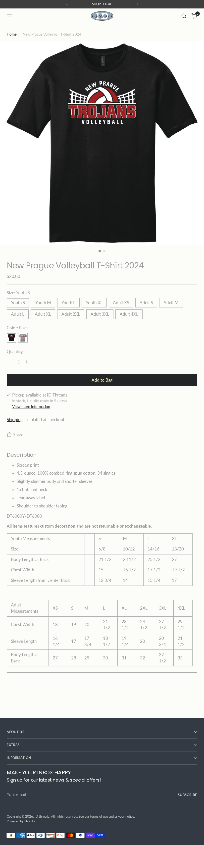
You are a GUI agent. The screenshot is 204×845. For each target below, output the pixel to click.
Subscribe (187, 795)
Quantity (15, 351)
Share (18, 434)
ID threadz (42, 816)
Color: (18, 327)
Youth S (18, 302)
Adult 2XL (70, 314)
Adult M (171, 302)
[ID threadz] (102, 16)
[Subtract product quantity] (11, 362)
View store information (31, 406)
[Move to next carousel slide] (193, 700)
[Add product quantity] (26, 362)
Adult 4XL (129, 314)
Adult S (146, 302)
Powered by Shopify (21, 821)
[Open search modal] (184, 16)
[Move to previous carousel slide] (181, 700)
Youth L (68, 302)
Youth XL (94, 302)
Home (12, 34)
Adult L (17, 314)
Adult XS (121, 302)
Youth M (43, 302)
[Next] (137, 4)
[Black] (11, 338)
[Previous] (66, 4)
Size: (18, 292)
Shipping (15, 419)
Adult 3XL (100, 314)
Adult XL (43, 314)
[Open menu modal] (9, 16)
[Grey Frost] (23, 338)
